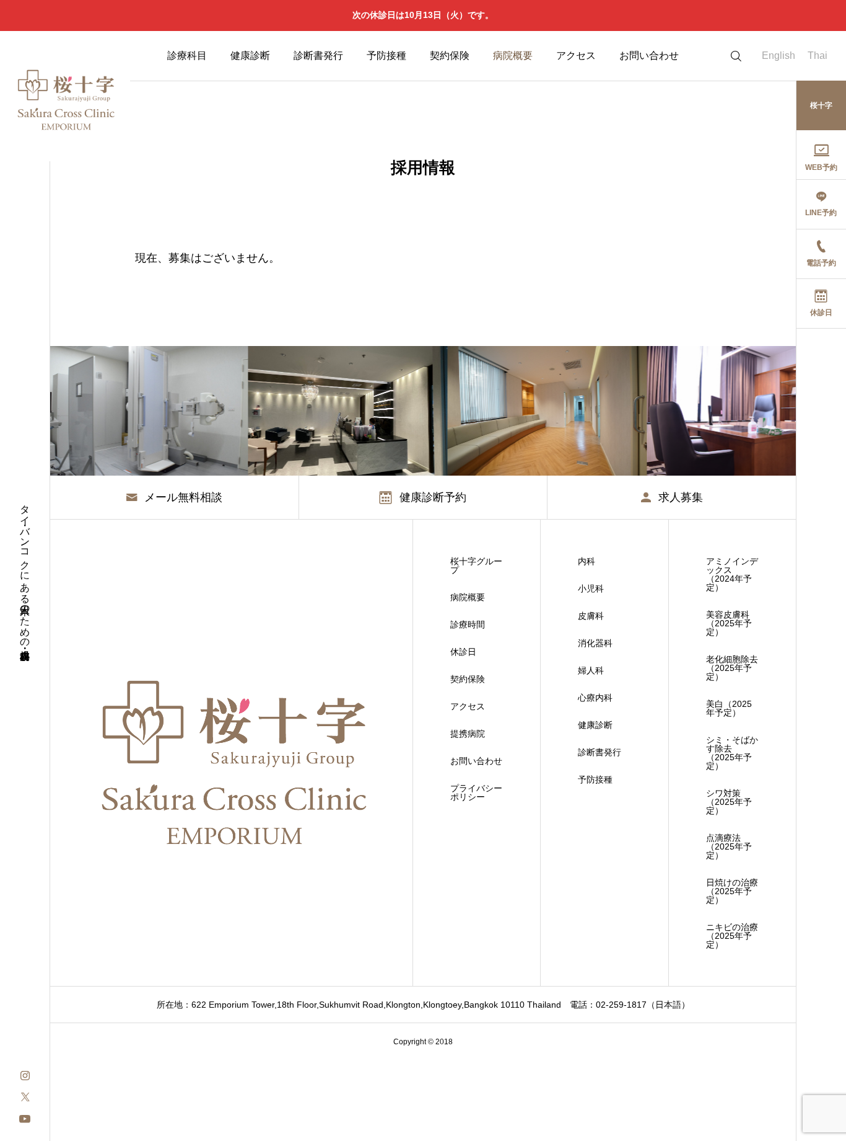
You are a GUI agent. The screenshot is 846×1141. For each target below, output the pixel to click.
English (778, 55)
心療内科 (595, 697)
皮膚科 (591, 615)
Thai (817, 55)
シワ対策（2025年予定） (729, 802)
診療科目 (187, 55)
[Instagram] (25, 1074)
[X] (25, 1096)
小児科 (591, 588)
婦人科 (591, 670)
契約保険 (449, 55)
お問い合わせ (649, 55)
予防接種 (386, 55)
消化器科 (595, 643)
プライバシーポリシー (476, 792)
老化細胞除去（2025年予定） (732, 668)
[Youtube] (25, 1118)
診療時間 (467, 624)
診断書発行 (318, 55)
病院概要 (513, 55)
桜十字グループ (476, 565)
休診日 (463, 651)
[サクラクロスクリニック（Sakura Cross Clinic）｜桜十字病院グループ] (65, 96)
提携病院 (467, 733)
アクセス (576, 55)
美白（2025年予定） (729, 708)
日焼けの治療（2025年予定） (732, 891)
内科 (586, 561)
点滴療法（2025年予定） (729, 846)
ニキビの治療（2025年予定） (732, 936)
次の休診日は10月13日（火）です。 (423, 15)
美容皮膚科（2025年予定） (729, 623)
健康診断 (250, 55)
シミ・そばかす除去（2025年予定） (732, 752)
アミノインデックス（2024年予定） (732, 574)
